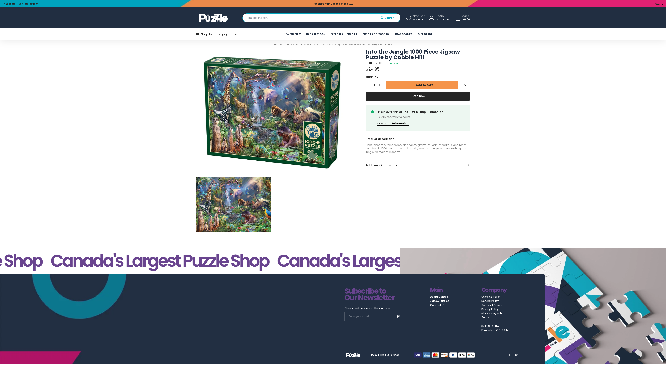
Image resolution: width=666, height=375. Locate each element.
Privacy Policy (489, 309)
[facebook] (509, 355)
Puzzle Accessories (375, 34)
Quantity (372, 77)
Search (389, 18)
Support (10, 4)
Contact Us (437, 305)
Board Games (439, 296)
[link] (343, 55)
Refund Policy (490, 301)
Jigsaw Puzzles (439, 301)
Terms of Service (492, 305)
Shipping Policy (490, 296)
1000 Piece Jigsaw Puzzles (302, 44)
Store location (30, 4)
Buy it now (418, 96)
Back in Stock (315, 34)
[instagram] (516, 355)
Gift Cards (425, 34)
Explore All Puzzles (344, 34)
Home (278, 44)
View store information (393, 123)
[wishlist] (465, 85)
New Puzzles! (292, 34)
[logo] (213, 18)
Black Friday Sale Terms (491, 315)
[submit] (397, 316)
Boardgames (403, 34)
